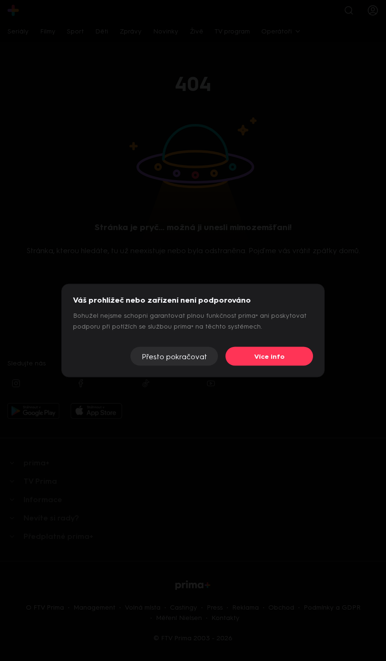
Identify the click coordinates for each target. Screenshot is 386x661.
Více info (269, 356)
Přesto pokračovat (174, 356)
